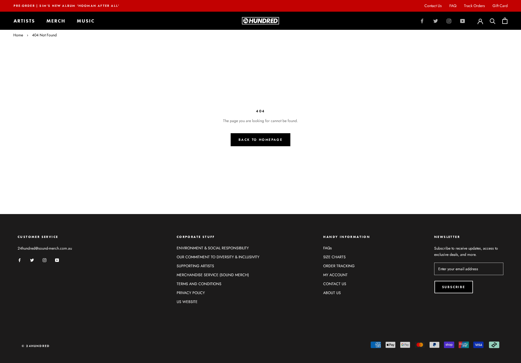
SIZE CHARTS (334, 257)
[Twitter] (435, 21)
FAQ (452, 5)
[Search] (492, 21)
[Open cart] (504, 21)
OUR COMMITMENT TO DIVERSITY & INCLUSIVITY (218, 257)
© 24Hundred (36, 346)
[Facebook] (422, 21)
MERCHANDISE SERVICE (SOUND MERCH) (213, 275)
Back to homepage (260, 139)
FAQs (327, 248)
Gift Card (500, 5)
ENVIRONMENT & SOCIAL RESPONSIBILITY (213, 248)
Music (86, 21)
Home (18, 35)
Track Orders (474, 5)
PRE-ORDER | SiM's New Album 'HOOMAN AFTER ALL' (66, 6)
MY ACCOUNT (335, 275)
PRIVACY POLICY (191, 292)
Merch (55, 21)
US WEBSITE (187, 301)
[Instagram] (449, 21)
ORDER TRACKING (339, 266)
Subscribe (453, 287)
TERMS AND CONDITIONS (199, 283)
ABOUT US (332, 292)
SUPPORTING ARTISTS (195, 266)
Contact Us (433, 5)
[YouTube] (462, 21)
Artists (24, 21)
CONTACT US (334, 283)
